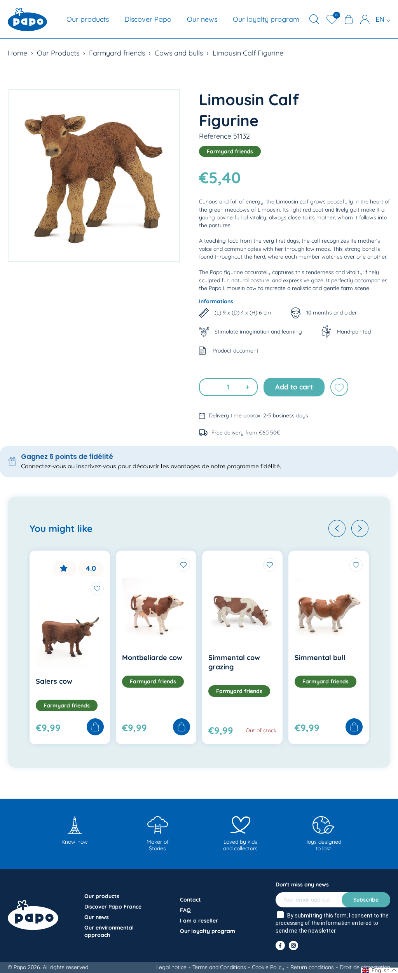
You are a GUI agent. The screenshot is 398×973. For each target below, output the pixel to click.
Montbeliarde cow (152, 657)
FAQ (185, 910)
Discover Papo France (112, 906)
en (380, 19)
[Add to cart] (95, 727)
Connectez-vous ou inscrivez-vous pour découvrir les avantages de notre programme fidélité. (151, 466)
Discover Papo (147, 19)
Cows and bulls (179, 53)
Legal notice (171, 967)
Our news (202, 19)
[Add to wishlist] (339, 387)
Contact (190, 899)
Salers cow (54, 681)
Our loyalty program (266, 19)
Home (17, 53)
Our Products (58, 53)
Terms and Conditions (219, 967)
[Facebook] (280, 945)
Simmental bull (320, 657)
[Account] (365, 19)
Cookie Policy (268, 967)
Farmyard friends (117, 53)
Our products (87, 19)
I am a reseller (199, 920)
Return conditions (312, 967)
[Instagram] (293, 945)
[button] (337, 528)
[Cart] (349, 19)
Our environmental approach (109, 931)
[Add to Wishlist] (97, 588)
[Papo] (27, 19)
